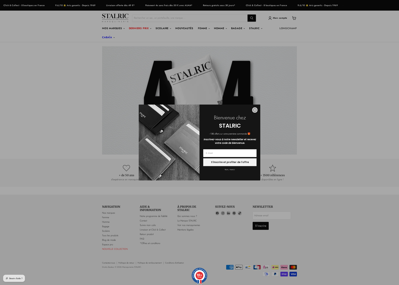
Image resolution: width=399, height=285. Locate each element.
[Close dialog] (254, 110)
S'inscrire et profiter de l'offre (230, 162)
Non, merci (230, 169)
